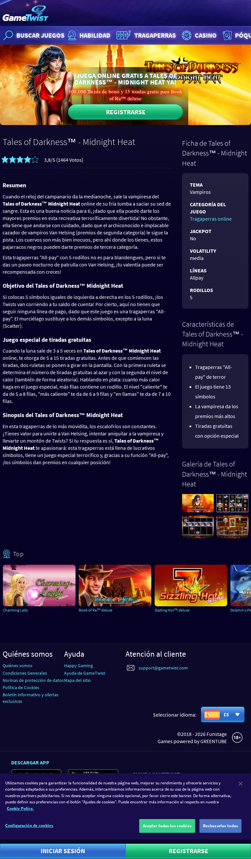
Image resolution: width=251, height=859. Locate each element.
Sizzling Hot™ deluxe (172, 610)
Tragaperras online (211, 218)
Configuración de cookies (29, 825)
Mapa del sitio (77, 680)
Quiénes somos (17, 665)
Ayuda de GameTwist (84, 673)
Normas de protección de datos (33, 680)
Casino (206, 35)
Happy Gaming (78, 665)
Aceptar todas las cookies (167, 826)
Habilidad (94, 35)
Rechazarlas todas (220, 826)
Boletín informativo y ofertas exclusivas (31, 698)
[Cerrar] (240, 784)
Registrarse (125, 112)
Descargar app (30, 762)
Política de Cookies (21, 687)
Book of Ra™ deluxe (95, 610)
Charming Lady (15, 610)
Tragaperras (155, 35)
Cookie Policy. (20, 808)
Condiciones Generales (25, 673)
